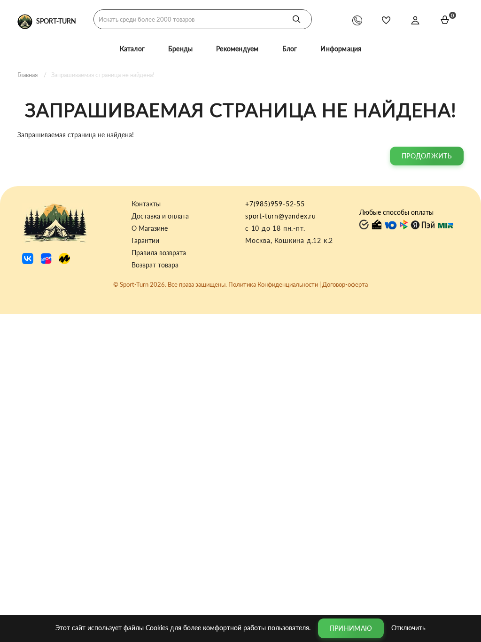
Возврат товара (155, 265)
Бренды (180, 49)
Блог (289, 49)
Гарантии (145, 240)
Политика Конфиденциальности (273, 284)
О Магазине (150, 228)
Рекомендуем (237, 49)
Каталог (132, 49)
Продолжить (427, 156)
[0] (444, 19)
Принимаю (351, 628)
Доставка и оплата (160, 216)
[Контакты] (357, 20)
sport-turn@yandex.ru (280, 216)
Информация (340, 49)
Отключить (408, 627)
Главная (27, 74)
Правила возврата (159, 253)
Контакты (146, 204)
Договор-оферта (345, 284)
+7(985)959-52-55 (275, 204)
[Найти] (296, 19)
